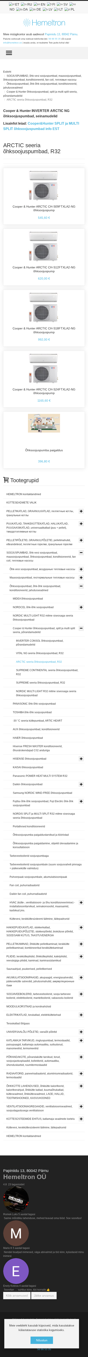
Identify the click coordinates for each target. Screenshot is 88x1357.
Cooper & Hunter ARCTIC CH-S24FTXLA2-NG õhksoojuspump (44, 391)
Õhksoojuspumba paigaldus (44, 450)
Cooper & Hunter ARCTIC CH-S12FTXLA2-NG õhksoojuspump (44, 269)
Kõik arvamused (17, 1295)
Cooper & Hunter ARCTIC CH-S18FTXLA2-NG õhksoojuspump (44, 330)
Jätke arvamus (44, 1295)
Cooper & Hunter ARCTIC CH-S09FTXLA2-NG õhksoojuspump (44, 208)
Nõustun (41, 1340)
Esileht (7, 71)
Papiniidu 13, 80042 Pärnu (61, 34)
